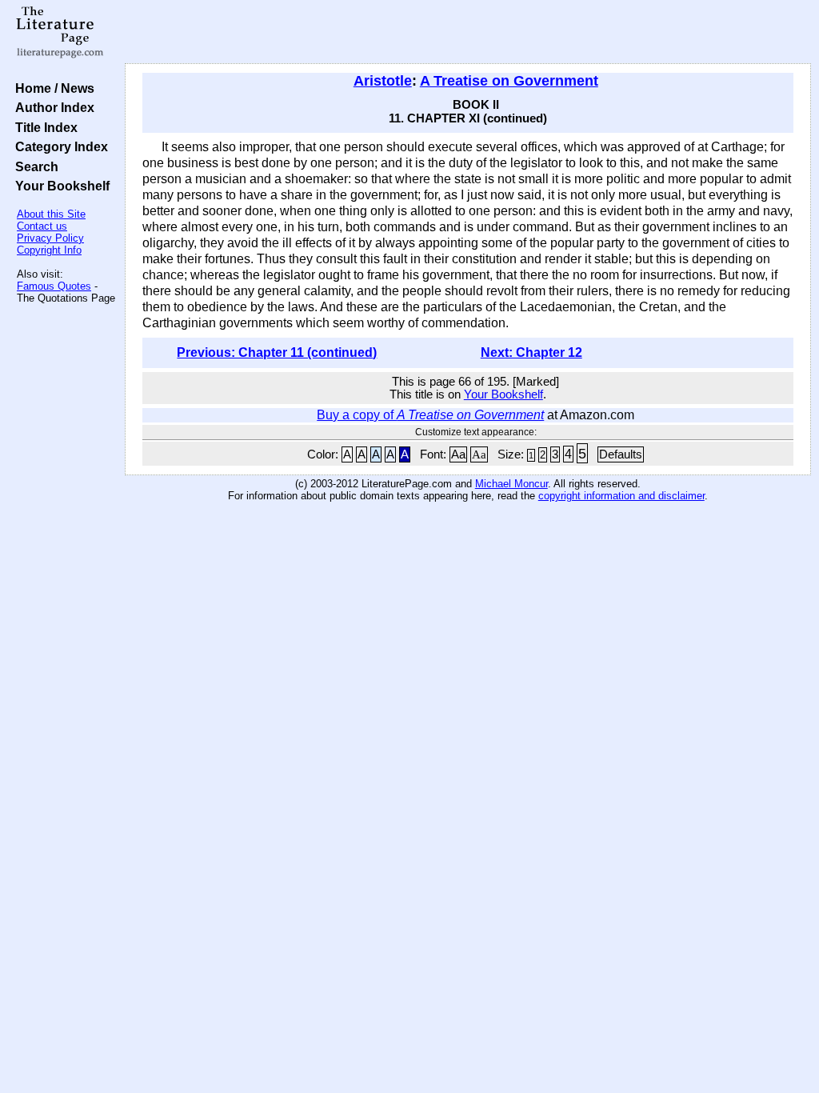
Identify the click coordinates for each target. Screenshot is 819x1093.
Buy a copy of (430, 415)
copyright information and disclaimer (621, 496)
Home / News (51, 88)
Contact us (42, 226)
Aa (458, 454)
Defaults (620, 454)
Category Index (58, 146)
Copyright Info (49, 250)
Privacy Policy (50, 238)
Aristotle (383, 81)
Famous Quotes (54, 286)
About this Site (51, 214)
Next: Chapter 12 (531, 352)
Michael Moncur (511, 484)
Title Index (43, 127)
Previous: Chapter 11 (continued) (277, 352)
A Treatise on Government (509, 81)
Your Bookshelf (59, 185)
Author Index (51, 107)
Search (33, 166)
